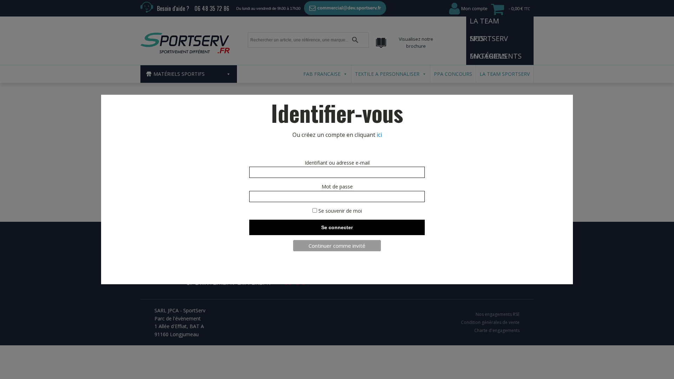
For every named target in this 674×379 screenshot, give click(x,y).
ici (379, 135)
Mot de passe (337, 186)
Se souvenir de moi (339, 210)
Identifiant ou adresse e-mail (337, 162)
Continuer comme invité (337, 245)
